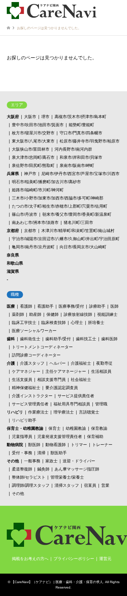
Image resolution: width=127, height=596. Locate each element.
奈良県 (13, 255)
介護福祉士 (81, 363)
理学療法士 (64, 412)
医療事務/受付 (71, 306)
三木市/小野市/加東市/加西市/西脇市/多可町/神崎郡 (57, 198)
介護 (11, 363)
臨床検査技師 (53, 322)
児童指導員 (22, 436)
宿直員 (90, 485)
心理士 (77, 322)
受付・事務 (22, 452)
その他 (13, 461)
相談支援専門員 (51, 379)
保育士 (54, 428)
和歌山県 (15, 263)
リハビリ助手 (24, 420)
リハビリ (15, 412)
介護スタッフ (32, 363)
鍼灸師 (43, 469)
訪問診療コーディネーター (36, 355)
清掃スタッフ (67, 485)
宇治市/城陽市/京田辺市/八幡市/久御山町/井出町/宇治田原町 (66, 238)
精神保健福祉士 (26, 387)
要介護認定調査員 (61, 387)
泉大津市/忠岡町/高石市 (33, 157)
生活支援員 (22, 379)
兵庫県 (13, 173)
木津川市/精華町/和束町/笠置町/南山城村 (77, 230)
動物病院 (15, 444)
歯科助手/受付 (58, 339)
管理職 (101, 404)
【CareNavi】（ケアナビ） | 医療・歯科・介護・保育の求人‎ (57, 582)
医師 (114, 306)
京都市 (30, 230)
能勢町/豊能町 (81, 124)
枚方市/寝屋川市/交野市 (33, 133)
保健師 (52, 314)
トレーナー (102, 444)
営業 (105, 485)
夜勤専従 (104, 363)
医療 (11, 306)
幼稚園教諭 (76, 428)
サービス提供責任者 (76, 395)
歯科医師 (109, 339)
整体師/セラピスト (28, 477)
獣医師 (34, 444)
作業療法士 (38, 412)
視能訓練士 (107, 314)
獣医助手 (58, 452)
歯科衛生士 (30, 339)
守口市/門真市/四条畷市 (81, 133)
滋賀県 (13, 271)
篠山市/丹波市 (24, 214)
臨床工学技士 (24, 322)
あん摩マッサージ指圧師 (77, 469)
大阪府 (13, 116)
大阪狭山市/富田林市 (30, 149)
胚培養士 (96, 322)
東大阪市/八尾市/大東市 (33, 141)
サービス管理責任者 (30, 404)
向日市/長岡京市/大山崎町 (83, 247)
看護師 (26, 306)
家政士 (51, 461)
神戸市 (30, 173)
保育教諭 (99, 428)
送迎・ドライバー (79, 461)
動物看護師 (55, 444)
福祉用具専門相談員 (72, 404)
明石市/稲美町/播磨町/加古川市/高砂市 (46, 181)
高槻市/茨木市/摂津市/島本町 (80, 116)
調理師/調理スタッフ (30, 485)
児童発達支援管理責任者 (59, 436)
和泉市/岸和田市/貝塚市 (81, 157)
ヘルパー (57, 363)
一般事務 (32, 461)
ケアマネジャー (26, 371)
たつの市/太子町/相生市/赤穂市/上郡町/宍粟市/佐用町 (59, 206)
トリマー (79, 444)
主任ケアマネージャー (65, 371)
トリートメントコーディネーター (42, 347)
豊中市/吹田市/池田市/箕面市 (38, 124)
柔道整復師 (22, 469)
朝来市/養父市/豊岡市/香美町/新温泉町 (76, 214)
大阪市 (30, 116)
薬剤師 (18, 314)
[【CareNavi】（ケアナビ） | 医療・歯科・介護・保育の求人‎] (52, 10)
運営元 (105, 558)
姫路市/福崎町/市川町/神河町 (38, 190)
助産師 (35, 314)
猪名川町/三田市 (78, 222)
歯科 (11, 339)
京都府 (13, 230)
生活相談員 (101, 371)
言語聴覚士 (89, 412)
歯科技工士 (86, 339)
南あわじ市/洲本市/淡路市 (35, 222)
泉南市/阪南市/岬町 (77, 165)
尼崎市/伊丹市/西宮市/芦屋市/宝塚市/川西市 (80, 173)
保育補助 (95, 436)
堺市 (45, 116)
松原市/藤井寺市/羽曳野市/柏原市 (90, 141)
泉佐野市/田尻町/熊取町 (33, 165)
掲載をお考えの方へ (30, 558)
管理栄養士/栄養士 (67, 477)
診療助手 (97, 306)
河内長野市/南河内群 (73, 149)
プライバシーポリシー (74, 558)
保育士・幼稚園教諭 (25, 428)
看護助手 (45, 306)
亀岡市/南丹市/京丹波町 (33, 247)
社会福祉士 (81, 379)
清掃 (41, 452)
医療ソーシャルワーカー (34, 330)
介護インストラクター (32, 395)
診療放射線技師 (78, 314)
